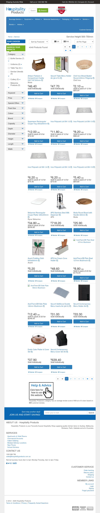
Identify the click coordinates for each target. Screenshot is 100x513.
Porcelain (76, 19)
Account (91, 2)
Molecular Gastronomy (51, 19)
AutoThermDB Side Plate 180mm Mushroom (37, 305)
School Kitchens (13, 447)
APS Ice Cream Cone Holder (59, 259)
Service (85, 19)
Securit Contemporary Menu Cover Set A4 (59, 350)
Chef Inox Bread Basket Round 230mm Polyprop (83, 77)
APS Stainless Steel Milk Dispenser (60, 213)
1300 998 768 (42, 2)
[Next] (66, 50)
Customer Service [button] (85, 30)
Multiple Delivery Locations (16, 443)
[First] (65, 47)
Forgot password (88, 490)
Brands (11, 24)
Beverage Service (15, 19)
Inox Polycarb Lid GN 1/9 (83, 167)
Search (43, 10)
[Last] (70, 50)
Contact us (90, 477)
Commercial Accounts (15, 438)
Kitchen (37, 19)
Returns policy (89, 472)
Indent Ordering (12, 440)
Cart (64, 2)
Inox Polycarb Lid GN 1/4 (38, 167)
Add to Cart (38, 93)
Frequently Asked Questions (38, 503)
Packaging (66, 19)
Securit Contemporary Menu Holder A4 (81, 305)
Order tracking (89, 470)
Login (92, 486)
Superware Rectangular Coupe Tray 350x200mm (37, 122)
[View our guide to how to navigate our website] (41, 390)
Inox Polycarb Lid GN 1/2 (60, 121)
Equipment (28, 19)
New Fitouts (11, 445)
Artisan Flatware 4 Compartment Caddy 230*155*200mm (36, 78)
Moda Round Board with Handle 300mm (82, 213)
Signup (91, 488)
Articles (20, 24)
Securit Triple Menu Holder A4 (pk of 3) (61, 77)
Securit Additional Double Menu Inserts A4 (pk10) (60, 305)
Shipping (91, 474)
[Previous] (69, 47)
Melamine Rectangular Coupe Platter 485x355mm (38, 213)
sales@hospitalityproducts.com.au (18, 456)
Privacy (24, 503)
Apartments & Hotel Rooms (17, 436)
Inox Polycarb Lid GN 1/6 (60, 167)
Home (10, 37)
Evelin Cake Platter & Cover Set (38, 350)
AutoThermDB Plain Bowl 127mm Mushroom (83, 259)
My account (89, 484)
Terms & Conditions (13, 503)
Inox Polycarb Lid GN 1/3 (83, 121)
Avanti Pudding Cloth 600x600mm (36, 259)
